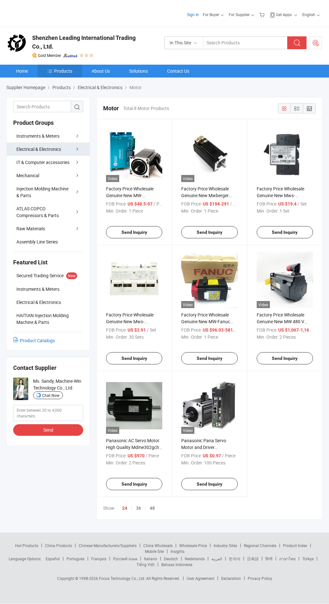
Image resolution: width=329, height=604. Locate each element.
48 (152, 508)
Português (75, 558)
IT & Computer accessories (42, 162)
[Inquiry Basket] (262, 14)
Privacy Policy (260, 578)
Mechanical (27, 175)
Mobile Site (154, 551)
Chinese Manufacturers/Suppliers (108, 545)
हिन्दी (268, 558)
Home (22, 71)
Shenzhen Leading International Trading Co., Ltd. (84, 42)
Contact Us (178, 71)
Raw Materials (30, 228)
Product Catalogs (37, 340)
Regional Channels (260, 545)
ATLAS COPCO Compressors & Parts (37, 212)
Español (53, 558)
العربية (216, 558)
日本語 (253, 558)
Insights (177, 551)
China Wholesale (158, 545)
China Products (58, 545)
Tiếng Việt (146, 564)
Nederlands (195, 558)
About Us (101, 71)
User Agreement (200, 578)
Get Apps (284, 14)
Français (98, 558)
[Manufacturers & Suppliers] (47, 12)
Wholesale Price (193, 545)
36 (138, 508)
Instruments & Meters (37, 136)
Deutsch (171, 558)
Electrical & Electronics (38, 149)
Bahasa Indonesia (176, 564)
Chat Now (50, 395)
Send (48, 430)
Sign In (193, 14)
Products (63, 71)
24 (124, 508)
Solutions (138, 71)
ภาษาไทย (287, 558)
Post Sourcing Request (316, 42)
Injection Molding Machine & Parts (42, 192)
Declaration (231, 578)
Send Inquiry (134, 232)
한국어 (234, 558)
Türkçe (308, 558)
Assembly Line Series (37, 242)
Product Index (295, 545)
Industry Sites (225, 545)
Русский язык (125, 558)
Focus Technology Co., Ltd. (122, 578)
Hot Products (26, 545)
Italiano (150, 558)
